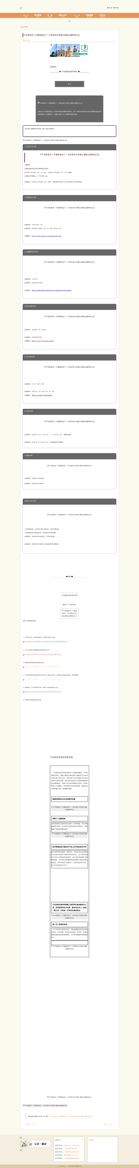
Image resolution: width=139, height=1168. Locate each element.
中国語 (117, 8)
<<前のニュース (31, 1124)
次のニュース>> (108, 1124)
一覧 (82, 1139)
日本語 (110, 8)
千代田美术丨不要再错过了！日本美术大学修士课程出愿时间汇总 (71, 1116)
